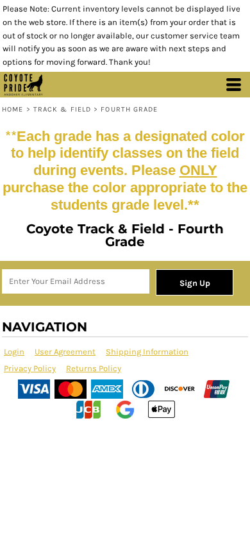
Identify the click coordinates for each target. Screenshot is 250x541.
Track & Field (62, 109)
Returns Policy (93, 368)
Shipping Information (147, 351)
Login (14, 351)
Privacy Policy (30, 368)
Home (12, 109)
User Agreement (65, 351)
